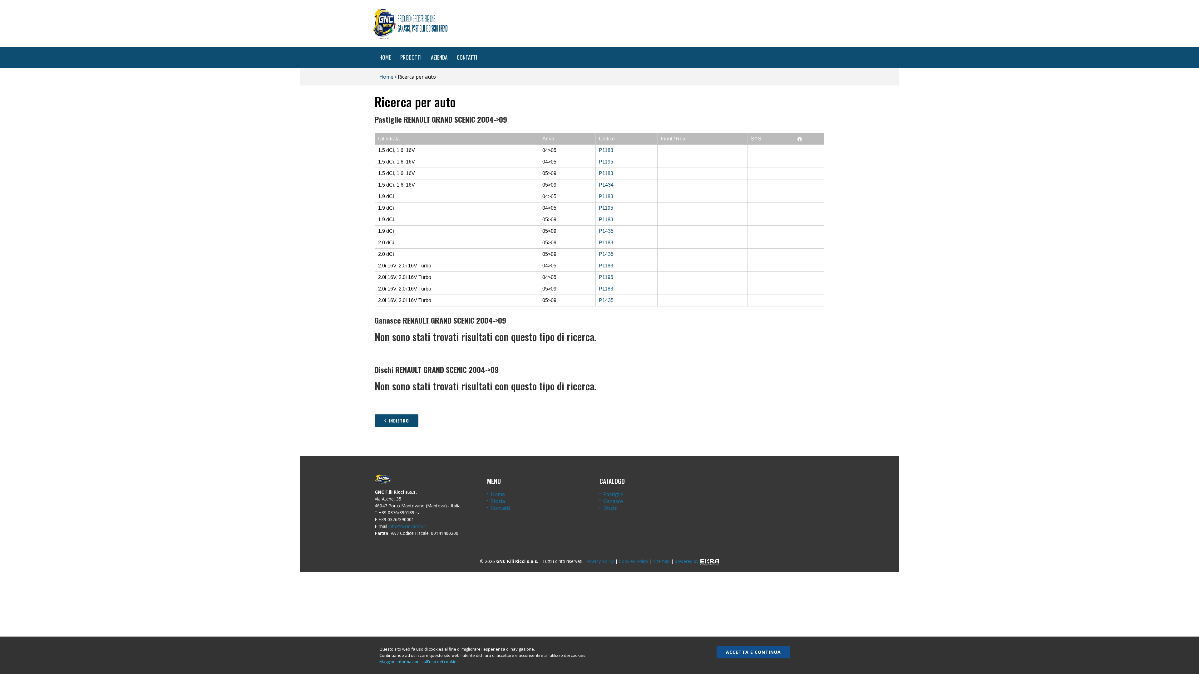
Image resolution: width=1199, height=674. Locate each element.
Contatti (500, 508)
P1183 (606, 150)
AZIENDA (439, 57)
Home (386, 76)
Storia (498, 501)
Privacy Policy (600, 561)
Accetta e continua (753, 652)
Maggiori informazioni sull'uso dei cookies (419, 661)
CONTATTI (467, 57)
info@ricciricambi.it (407, 526)
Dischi (610, 508)
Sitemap (661, 561)
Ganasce (613, 501)
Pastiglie (613, 494)
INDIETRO (398, 420)
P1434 (606, 185)
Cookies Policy (633, 561)
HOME (385, 57)
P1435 (606, 231)
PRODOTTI (411, 57)
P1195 (606, 161)
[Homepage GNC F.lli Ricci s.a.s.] (410, 23)
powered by (686, 561)
